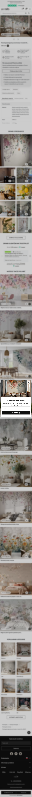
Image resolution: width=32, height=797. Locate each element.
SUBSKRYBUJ (16, 413)
